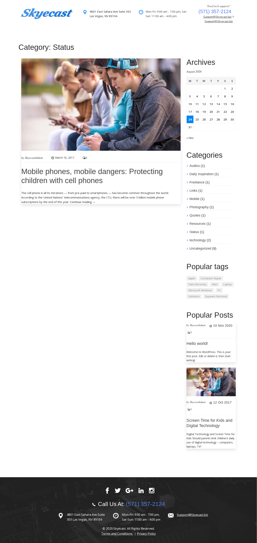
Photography (199, 207)
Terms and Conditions (117, 534)
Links (193, 190)
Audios (194, 166)
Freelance (197, 182)
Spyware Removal (216, 296)
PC (219, 290)
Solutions (194, 296)
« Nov (190, 138)
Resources (197, 224)
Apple (191, 278)
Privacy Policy (146, 534)
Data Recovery (197, 284)
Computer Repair (211, 278)
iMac (215, 284)
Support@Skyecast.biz (217, 16)
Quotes (194, 215)
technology (197, 240)
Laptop (227, 284)
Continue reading (82, 202)
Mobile (194, 199)
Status (194, 232)
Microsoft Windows (200, 290)
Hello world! (197, 343)
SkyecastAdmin (34, 158)
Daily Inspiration (201, 174)
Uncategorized (200, 248)
